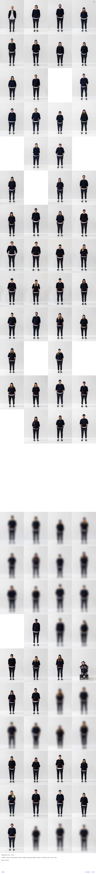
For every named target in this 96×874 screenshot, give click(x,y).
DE (94, 2)
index (3, 872)
